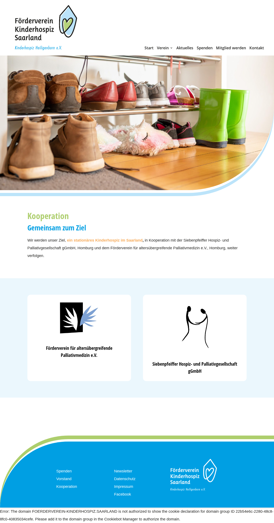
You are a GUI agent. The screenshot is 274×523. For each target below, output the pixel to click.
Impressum (123, 486)
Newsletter (123, 471)
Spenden (205, 49)
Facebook (122, 494)
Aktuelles (184, 49)
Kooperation (66, 486)
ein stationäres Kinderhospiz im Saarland (105, 240)
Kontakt (256, 49)
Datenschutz (125, 479)
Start (148, 49)
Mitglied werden (231, 49)
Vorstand (63, 479)
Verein (163, 49)
